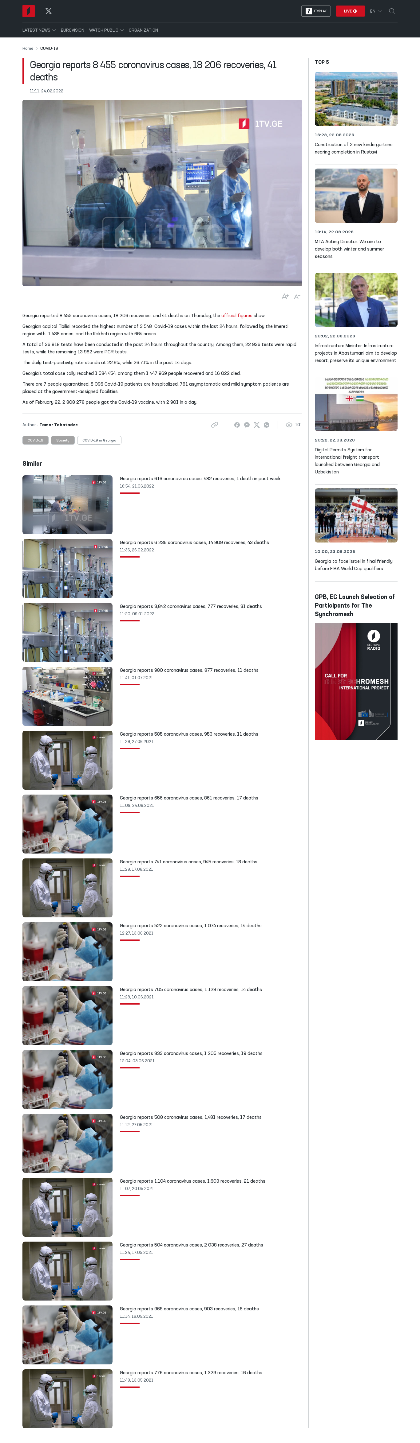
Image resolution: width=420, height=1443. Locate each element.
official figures (236, 315)
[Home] (28, 11)
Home (28, 48)
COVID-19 (35, 440)
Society (62, 440)
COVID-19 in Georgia (99, 440)
